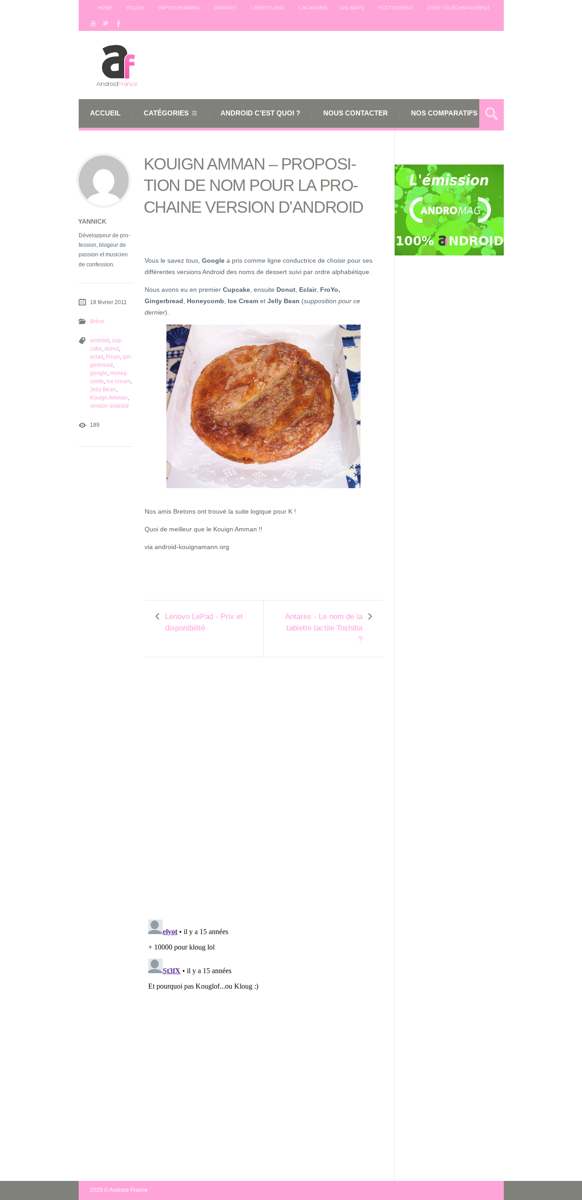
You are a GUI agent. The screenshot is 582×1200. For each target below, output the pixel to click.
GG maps (352, 7)
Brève (97, 321)
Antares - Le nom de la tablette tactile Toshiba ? (323, 628)
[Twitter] (105, 23)
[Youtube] (93, 23)
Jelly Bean (103, 389)
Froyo (113, 357)
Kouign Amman (109, 398)
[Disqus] (264, 782)
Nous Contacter (355, 113)
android (99, 340)
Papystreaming (179, 7)
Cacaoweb (312, 7)
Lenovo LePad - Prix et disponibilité (204, 622)
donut (112, 348)
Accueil (105, 113)
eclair (96, 357)
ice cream (118, 381)
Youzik (135, 7)
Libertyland (268, 7)
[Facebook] (118, 23)
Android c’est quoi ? (260, 113)
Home (104, 7)
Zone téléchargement (458, 7)
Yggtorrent (395, 7)
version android (109, 406)
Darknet (225, 7)
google (98, 373)
